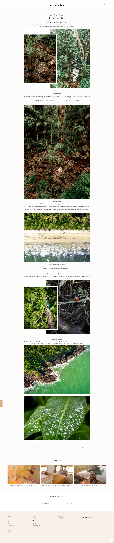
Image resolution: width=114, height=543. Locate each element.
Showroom (34, 518)
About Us (34, 516)
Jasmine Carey (57, 210)
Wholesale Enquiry (11, 525)
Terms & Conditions (36, 525)
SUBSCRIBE (69, 503)
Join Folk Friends (11, 530)
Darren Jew (77, 209)
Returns (9, 518)
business (43, 447)
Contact (9, 523)
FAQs (8, 521)
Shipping (9, 516)
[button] (107, 4)
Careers (34, 521)
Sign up (9, 528)
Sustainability (35, 523)
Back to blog (58, 460)
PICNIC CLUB (10, 532)
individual (37, 447)
